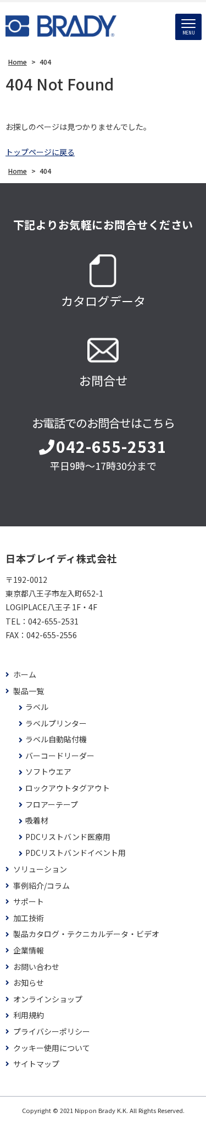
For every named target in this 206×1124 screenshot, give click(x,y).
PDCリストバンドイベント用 (75, 853)
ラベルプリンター (56, 723)
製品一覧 (28, 691)
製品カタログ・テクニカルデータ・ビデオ (86, 934)
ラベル (36, 707)
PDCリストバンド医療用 (67, 837)
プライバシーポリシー (51, 1031)
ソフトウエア (48, 772)
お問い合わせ (36, 967)
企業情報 (28, 950)
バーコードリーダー (59, 756)
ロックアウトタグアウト (67, 788)
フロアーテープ (51, 804)
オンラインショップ (47, 999)
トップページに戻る (40, 151)
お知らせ (28, 983)
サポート (28, 901)
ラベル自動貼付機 (56, 739)
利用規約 (28, 1015)
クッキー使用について (51, 1048)
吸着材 (36, 820)
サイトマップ (36, 1064)
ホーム (24, 674)
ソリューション (40, 869)
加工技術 (28, 918)
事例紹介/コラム (41, 886)
